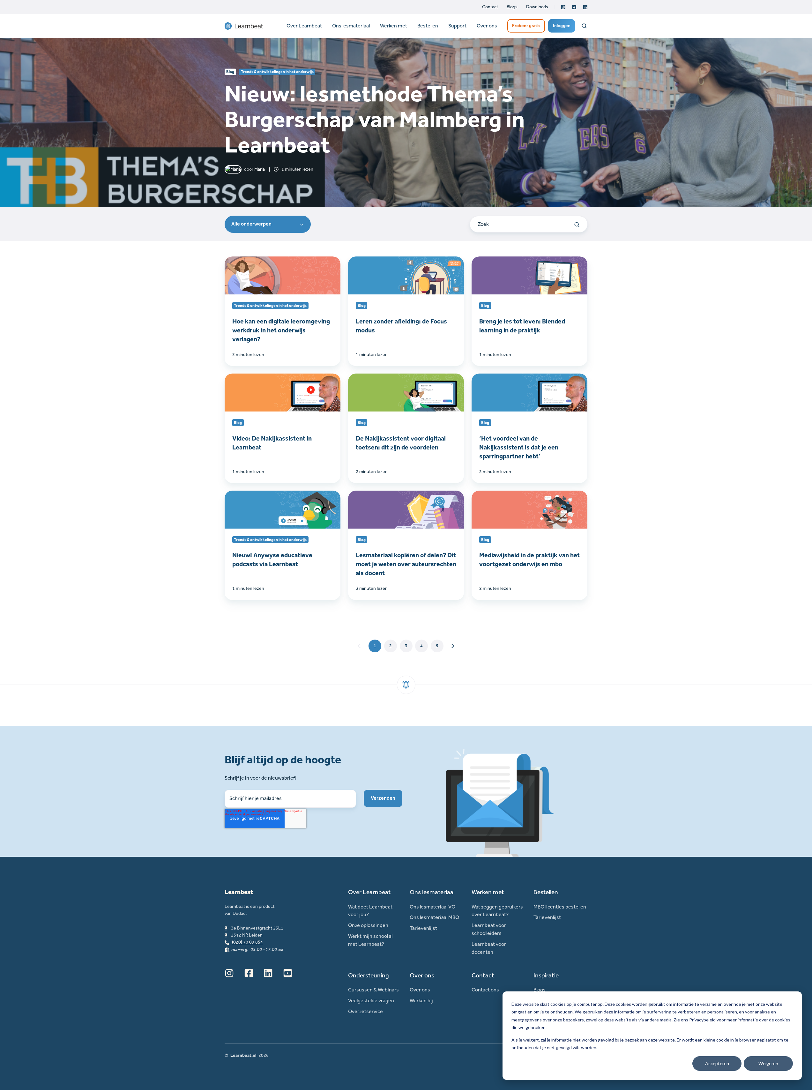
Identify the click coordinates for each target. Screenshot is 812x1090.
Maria (259, 169)
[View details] (563, 7)
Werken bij (421, 1000)
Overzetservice (365, 1011)
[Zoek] (577, 224)
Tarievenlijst (423, 928)
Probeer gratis (526, 25)
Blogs (512, 7)
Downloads (537, 7)
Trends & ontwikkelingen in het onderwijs (277, 71)
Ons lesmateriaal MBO (434, 917)
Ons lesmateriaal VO (432, 907)
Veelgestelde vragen (371, 1000)
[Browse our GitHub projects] (268, 973)
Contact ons (485, 990)
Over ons (487, 26)
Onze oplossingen (368, 925)
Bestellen (427, 26)
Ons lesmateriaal (351, 26)
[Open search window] (584, 26)
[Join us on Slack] (248, 973)
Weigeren (768, 1063)
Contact (490, 7)
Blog (230, 71)
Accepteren (717, 1063)
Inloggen (561, 25)
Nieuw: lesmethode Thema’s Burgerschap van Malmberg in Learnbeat (375, 119)
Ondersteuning (368, 975)
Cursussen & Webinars (373, 990)
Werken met (393, 26)
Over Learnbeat (304, 26)
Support (457, 26)
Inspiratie (546, 975)
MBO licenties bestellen (559, 907)
